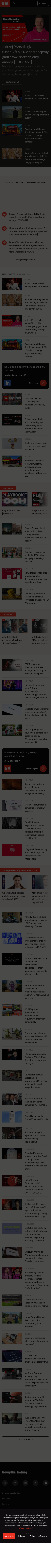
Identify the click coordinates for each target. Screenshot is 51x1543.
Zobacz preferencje (38, 1536)
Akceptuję (9, 1536)
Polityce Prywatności (25, 1528)
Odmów (21, 1536)
